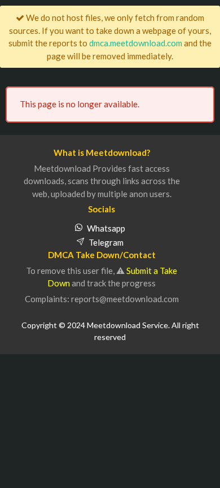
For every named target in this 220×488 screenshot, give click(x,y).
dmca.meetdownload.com (135, 43)
